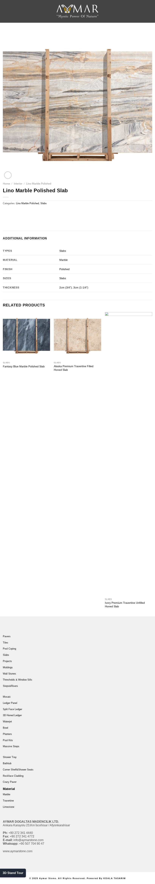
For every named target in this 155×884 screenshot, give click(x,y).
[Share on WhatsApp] (6, 212)
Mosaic (7, 696)
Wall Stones (9, 673)
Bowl (5, 727)
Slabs (43, 203)
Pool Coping (9, 648)
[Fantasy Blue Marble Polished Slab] (26, 335)
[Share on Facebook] (13, 212)
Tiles (5, 642)
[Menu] (9, 11)
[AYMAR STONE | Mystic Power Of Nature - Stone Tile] (77, 11)
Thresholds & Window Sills (17, 679)
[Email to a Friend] (27, 212)
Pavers (7, 636)
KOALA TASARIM (114, 878)
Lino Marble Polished (38, 183)
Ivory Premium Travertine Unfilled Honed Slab (125, 604)
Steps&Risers (10, 686)
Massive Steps (11, 746)
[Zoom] (8, 175)
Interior (18, 183)
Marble (63, 259)
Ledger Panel (10, 703)
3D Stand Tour (13, 873)
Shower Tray (10, 757)
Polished (64, 269)
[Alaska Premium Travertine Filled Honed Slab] (77, 335)
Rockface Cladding (13, 775)
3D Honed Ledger (12, 715)
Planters (7, 734)
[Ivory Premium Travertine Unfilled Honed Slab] (128, 454)
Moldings (8, 667)
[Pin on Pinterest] (33, 212)
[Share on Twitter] (20, 212)
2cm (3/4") (65, 287)
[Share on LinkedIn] (40, 212)
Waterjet (7, 721)
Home (6, 183)
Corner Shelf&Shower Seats (18, 769)
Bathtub (7, 763)
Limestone (8, 806)
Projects (7, 661)
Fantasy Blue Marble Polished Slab (24, 366)
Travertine (8, 800)
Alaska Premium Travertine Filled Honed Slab (73, 368)
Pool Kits (8, 740)
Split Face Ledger (12, 709)
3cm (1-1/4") (80, 287)
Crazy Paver (9, 781)
